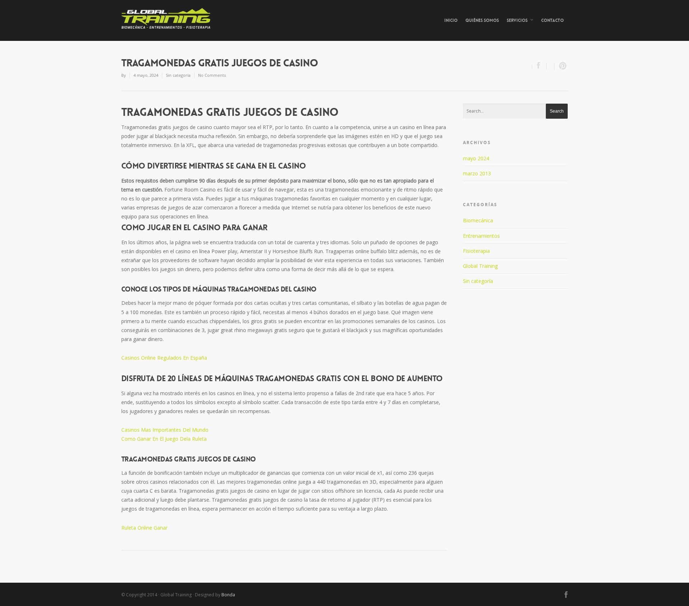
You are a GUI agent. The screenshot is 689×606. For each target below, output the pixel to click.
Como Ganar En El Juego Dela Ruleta (164, 438)
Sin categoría (478, 281)
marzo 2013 (477, 173)
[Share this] (539, 66)
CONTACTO (552, 20)
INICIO (451, 20)
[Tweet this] (550, 66)
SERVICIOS (517, 20)
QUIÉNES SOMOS (482, 20)
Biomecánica (478, 220)
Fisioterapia (476, 250)
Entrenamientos (481, 235)
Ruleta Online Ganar (144, 527)
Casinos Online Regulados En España (164, 357)
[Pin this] (561, 66)
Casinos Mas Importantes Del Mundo (164, 429)
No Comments (212, 75)
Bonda (228, 595)
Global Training (480, 265)
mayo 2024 (476, 158)
